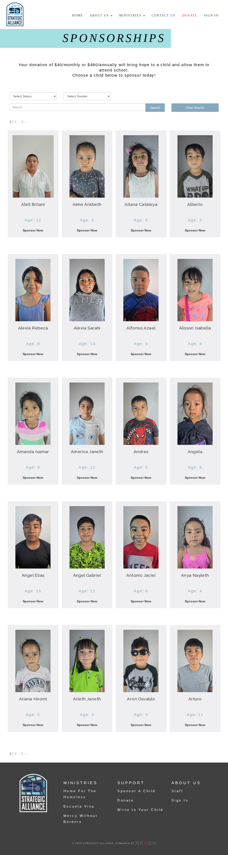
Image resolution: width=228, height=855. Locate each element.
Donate (125, 800)
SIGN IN (211, 15)
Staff (177, 791)
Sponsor (33, 231)
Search (155, 107)
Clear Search (195, 107)
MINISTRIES (131, 15)
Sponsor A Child (136, 791)
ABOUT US (100, 15)
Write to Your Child (140, 810)
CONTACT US (163, 15)
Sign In (180, 800)
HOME (77, 15)
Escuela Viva (79, 806)
